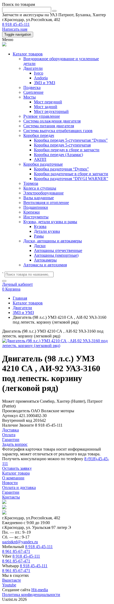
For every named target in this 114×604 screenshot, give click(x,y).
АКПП (40, 159)
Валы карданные (38, 197)
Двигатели (33, 68)
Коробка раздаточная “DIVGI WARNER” (71, 178)
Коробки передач (38, 135)
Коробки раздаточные (43, 164)
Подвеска (32, 87)
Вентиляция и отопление (46, 202)
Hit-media (39, 589)
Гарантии (10, 492)
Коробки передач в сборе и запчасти (66, 150)
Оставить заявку (17, 468)
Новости (10, 482)
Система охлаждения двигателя (52, 121)
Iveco (38, 73)
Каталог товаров (28, 54)
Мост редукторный (51, 111)
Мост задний (45, 106)
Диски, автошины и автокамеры (52, 241)
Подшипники (35, 207)
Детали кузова (47, 231)
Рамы (39, 236)
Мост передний (48, 102)
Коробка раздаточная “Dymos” (61, 169)
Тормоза (30, 183)
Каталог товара (16, 473)
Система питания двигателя (48, 126)
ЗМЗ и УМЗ (44, 82)
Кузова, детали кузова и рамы (50, 221)
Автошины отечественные (58, 250)
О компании (13, 478)
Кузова (40, 226)
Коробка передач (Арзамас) (58, 154)
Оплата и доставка (19, 487)
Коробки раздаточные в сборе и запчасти (71, 174)
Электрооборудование (43, 193)
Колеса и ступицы (39, 188)
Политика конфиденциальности (31, 594)
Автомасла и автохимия (45, 265)
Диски (40, 245)
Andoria (41, 78)
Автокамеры (45, 260)
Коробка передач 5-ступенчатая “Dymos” (71, 140)
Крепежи (31, 212)
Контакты (11, 497)
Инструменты (36, 217)
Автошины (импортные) (56, 255)
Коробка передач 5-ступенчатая (62, 145)
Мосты (29, 97)
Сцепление (33, 92)
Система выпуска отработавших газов (58, 130)
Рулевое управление (41, 116)
